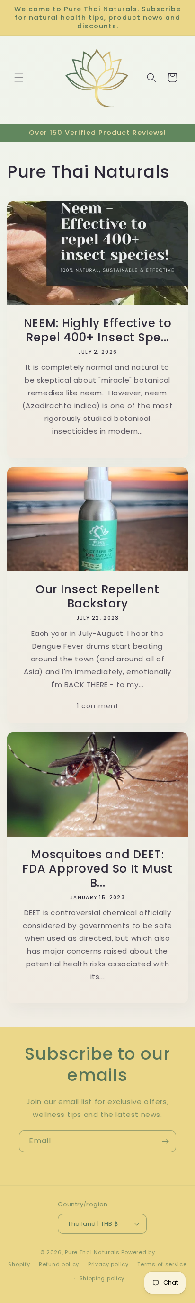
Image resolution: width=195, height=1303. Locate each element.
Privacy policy (108, 1264)
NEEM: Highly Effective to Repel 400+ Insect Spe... (98, 330)
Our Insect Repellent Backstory (97, 596)
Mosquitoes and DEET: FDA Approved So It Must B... (97, 869)
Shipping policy (102, 1278)
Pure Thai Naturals (92, 1252)
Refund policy (59, 1264)
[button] (19, 77)
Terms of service (161, 1264)
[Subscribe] (165, 1141)
